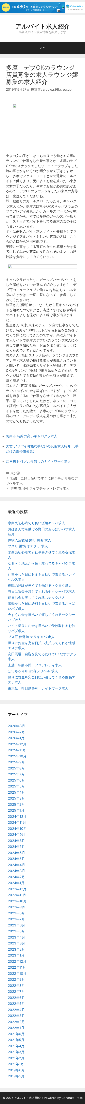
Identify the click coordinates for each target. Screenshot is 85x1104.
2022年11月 (17, 967)
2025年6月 (16, 780)
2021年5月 (16, 1040)
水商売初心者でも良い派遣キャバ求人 (36, 523)
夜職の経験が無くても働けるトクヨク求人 (40, 586)
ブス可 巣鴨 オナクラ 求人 (28, 546)
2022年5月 (16, 1004)
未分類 (15, 473)
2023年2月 (16, 949)
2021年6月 (16, 1034)
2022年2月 (16, 1022)
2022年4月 (16, 1010)
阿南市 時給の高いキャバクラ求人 (31, 436)
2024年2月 (16, 877)
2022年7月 (16, 992)
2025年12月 (17, 744)
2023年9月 (16, 907)
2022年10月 (17, 974)
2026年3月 (16, 726)
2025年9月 (16, 762)
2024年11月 (17, 822)
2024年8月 (16, 841)
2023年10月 (17, 901)
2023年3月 (16, 943)
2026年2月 (16, 732)
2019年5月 (16, 1076)
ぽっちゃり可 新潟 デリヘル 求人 (33, 671)
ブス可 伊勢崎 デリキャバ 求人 (31, 637)
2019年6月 (16, 1070)
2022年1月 (16, 1028)
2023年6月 (16, 925)
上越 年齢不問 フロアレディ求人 (35, 665)
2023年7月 (16, 919)
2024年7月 (16, 847)
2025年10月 (17, 756)
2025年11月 (17, 750)
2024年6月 (16, 853)
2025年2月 (16, 804)
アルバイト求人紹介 (42, 26)
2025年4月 (16, 792)
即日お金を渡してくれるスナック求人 (36, 598)
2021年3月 (16, 1052)
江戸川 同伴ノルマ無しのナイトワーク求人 (38, 461)
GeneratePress (72, 1098)
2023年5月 (16, 931)
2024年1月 (16, 883)
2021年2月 (16, 1058)
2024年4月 (16, 865)
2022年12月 (17, 961)
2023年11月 (17, 895)
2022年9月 (16, 979)
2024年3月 (16, 871)
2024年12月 (17, 817)
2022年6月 (16, 998)
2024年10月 (17, 829)
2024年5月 (16, 859)
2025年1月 (16, 810)
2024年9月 (16, 835)
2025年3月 (16, 798)
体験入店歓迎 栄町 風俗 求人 (29, 540)
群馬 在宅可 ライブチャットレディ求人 (40, 488)
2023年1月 (16, 955)
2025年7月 (16, 774)
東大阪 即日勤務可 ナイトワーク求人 (38, 688)
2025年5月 (16, 786)
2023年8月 (16, 913)
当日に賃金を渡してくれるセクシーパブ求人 (41, 591)
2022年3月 (16, 1016)
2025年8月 (16, 768)
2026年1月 (16, 738)
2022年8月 (16, 986)
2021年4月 (16, 1046)
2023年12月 (17, 889)
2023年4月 (16, 937)
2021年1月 (16, 1064)
